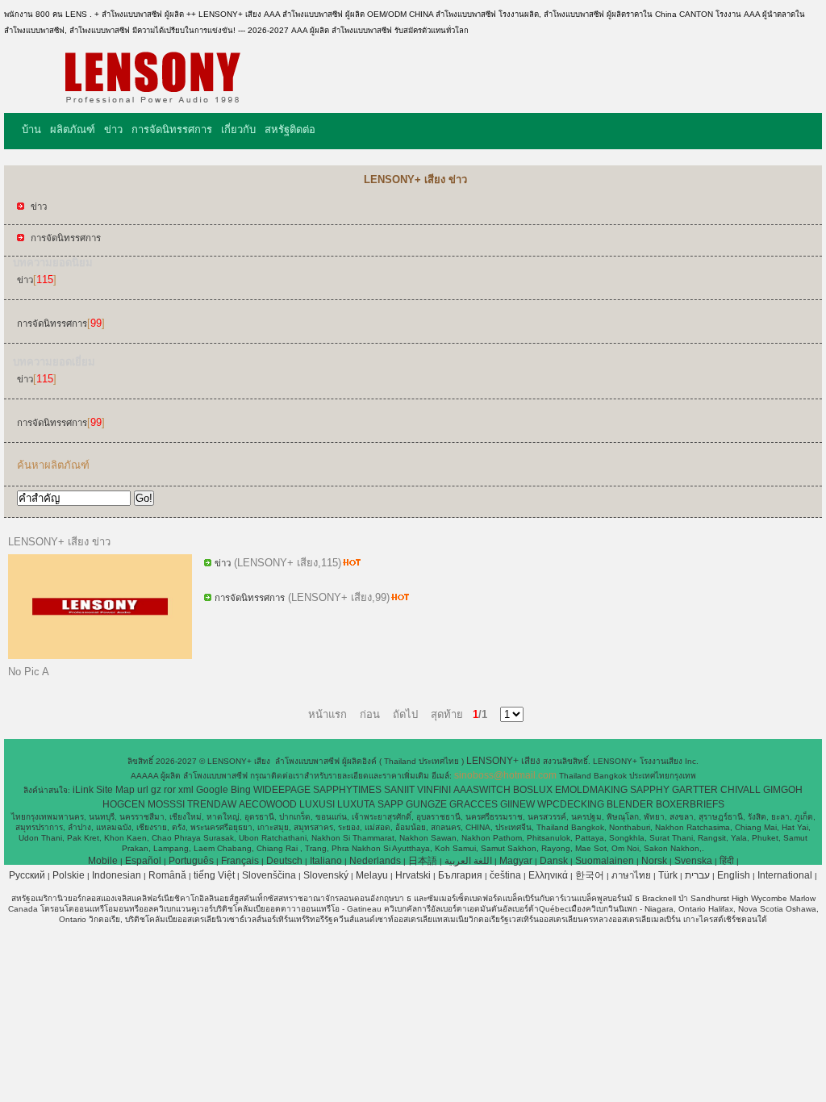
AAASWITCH (482, 790)
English (733, 875)
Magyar (515, 861)
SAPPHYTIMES (347, 790)
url (142, 790)
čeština (505, 875)
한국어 (589, 875)
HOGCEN (123, 804)
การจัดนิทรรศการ (171, 129)
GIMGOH (783, 790)
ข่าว (113, 129)
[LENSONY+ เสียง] (152, 101)
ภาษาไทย (631, 875)
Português (191, 861)
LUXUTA (356, 804)
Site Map (115, 790)
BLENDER (630, 804)
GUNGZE (426, 804)
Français (240, 861)
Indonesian (116, 875)
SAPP (390, 804)
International (784, 875)
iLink (83, 790)
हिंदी (727, 861)
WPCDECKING (570, 804)
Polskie (68, 875)
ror (170, 790)
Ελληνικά (548, 875)
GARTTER (695, 790)
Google (212, 790)
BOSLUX (533, 790)
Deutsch (284, 861)
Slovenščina (269, 875)
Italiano (326, 861)
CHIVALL (740, 790)
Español (143, 861)
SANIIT (399, 790)
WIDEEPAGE (282, 790)
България (460, 875)
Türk (668, 875)
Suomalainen (604, 861)
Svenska (693, 861)
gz (156, 790)
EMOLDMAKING (591, 790)
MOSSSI (166, 804)
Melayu (372, 875)
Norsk (654, 861)
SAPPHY (650, 790)
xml (186, 790)
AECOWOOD (268, 804)
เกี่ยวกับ (238, 129)
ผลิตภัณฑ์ (72, 129)
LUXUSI (317, 804)
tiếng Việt (214, 875)
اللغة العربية (468, 861)
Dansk (554, 861)
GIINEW (517, 804)
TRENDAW (211, 804)
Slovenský (325, 875)
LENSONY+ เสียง (504, 761)
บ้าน (31, 129)
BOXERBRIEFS (690, 804)
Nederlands (375, 861)
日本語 (422, 861)
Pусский (27, 875)
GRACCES (473, 804)
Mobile (103, 861)
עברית (697, 875)
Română (167, 875)
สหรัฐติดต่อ (290, 129)
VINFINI (434, 790)
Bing (241, 790)
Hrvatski (413, 875)
